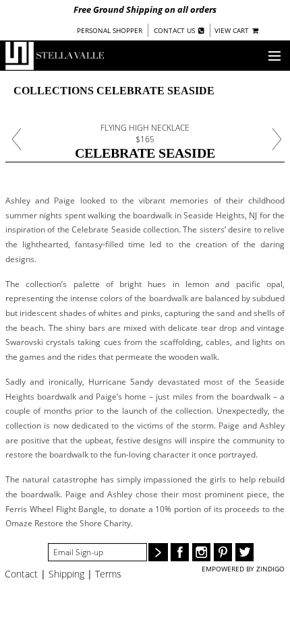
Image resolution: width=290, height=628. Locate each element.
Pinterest (223, 552)
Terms (108, 573)
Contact (21, 573)
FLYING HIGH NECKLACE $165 (145, 133)
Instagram (201, 552)
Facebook (180, 552)
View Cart (232, 30)
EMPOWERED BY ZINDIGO (243, 569)
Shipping (66, 573)
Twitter (244, 552)
